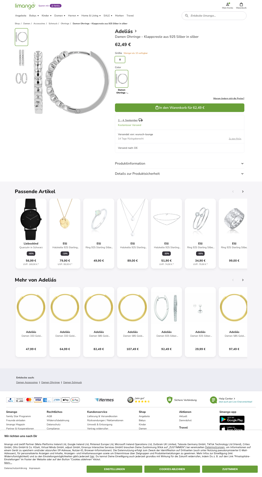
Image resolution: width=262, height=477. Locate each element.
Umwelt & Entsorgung (99, 424)
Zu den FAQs (235, 138)
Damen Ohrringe (50, 382)
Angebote (144, 416)
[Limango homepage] (25, 5)
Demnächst (185, 420)
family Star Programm (18, 416)
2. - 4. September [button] (128, 120)
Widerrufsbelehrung (58, 420)
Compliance (53, 428)
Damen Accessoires (27, 382)
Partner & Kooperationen (20, 428)
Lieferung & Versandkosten (102, 416)
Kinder (142, 424)
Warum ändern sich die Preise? (228, 98)
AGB (49, 416)
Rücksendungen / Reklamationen (105, 420)
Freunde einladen (15, 420)
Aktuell (183, 416)
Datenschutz (53, 424)
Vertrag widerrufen (97, 428)
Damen (143, 428)
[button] (241, 5)
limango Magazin (15, 424)
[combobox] (214, 15)
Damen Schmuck (72, 382)
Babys (142, 420)
